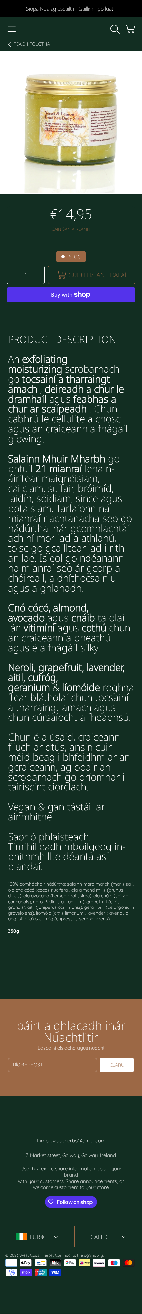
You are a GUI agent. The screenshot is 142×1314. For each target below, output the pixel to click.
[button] (11, 29)
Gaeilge (101, 1237)
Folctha (32, 44)
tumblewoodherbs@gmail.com (71, 1140)
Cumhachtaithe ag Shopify (79, 1255)
